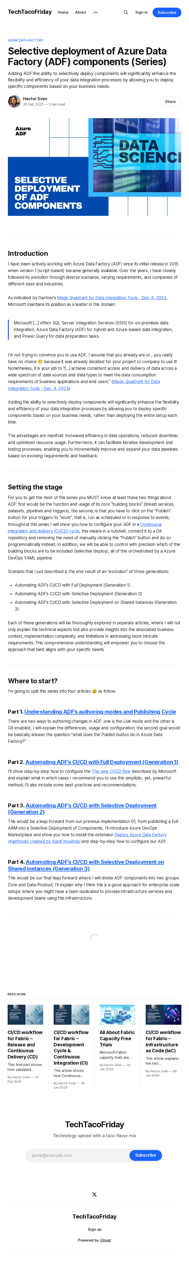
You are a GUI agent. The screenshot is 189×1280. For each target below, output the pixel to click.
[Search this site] (126, 12)
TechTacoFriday (30, 11)
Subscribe (167, 12)
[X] (94, 1194)
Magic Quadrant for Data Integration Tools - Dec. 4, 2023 (111, 297)
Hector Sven (35, 98)
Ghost (105, 1240)
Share (170, 101)
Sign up (94, 1229)
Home (63, 12)
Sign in (141, 12)
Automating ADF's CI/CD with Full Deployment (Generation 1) (101, 762)
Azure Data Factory (26, 40)
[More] (95, 12)
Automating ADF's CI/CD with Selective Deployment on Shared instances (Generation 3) (86, 865)
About (80, 12)
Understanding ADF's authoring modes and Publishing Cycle (100, 711)
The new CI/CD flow (111, 771)
